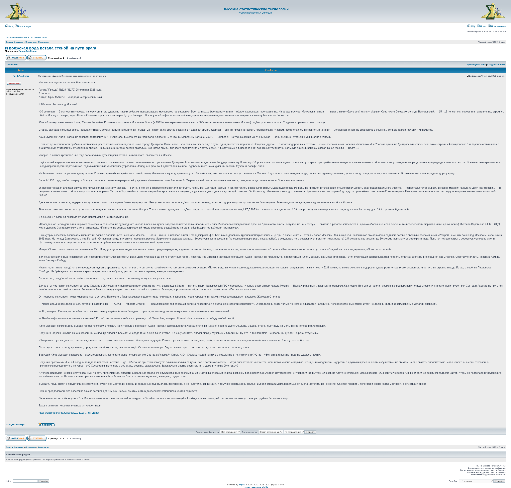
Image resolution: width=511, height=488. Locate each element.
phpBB (242, 485)
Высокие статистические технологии (256, 9)
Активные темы (39, 37)
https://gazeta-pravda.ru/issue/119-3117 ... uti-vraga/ (69, 412)
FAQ (472, 26)
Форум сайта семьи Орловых (255, 12)
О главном (30, 42)
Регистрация (24, 26)
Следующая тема (496, 64)
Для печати (12, 64)
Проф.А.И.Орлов (28, 51)
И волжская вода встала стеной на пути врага (50, 48)
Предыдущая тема (476, 64)
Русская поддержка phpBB (255, 487)
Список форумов (14, 42)
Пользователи (498, 26)
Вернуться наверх (15, 425)
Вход (10, 26)
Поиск (483, 26)
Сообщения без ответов (17, 37)
